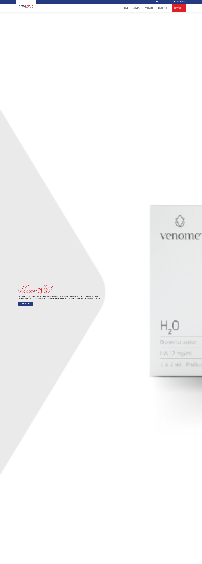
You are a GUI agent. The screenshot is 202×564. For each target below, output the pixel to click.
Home (126, 8)
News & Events (163, 8)
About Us (136, 8)
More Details (25, 303)
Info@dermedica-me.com (165, 1)
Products (149, 8)
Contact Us (178, 8)
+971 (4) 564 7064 (180, 1)
